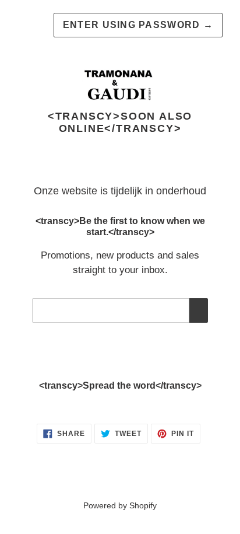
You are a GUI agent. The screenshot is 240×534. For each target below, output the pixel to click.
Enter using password (138, 25)
